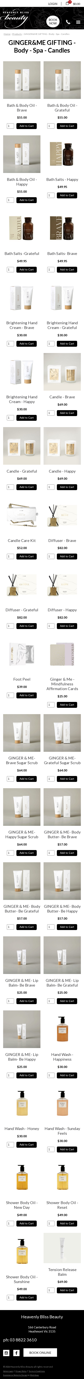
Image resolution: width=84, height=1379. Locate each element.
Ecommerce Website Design (15, 1375)
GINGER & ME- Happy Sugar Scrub (21, 834)
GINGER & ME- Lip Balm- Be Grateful (62, 982)
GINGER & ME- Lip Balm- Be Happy (21, 1056)
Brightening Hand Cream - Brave (22, 325)
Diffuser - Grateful (21, 609)
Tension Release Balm (62, 1272)
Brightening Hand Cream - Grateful (62, 325)
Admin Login (8, 1371)
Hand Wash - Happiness (62, 1056)
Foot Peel (21, 679)
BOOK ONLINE (40, 1352)
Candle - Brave (62, 396)
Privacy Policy (21, 1371)
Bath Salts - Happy (62, 179)
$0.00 (76, 4)
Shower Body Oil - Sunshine (22, 1279)
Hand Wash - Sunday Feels (62, 1131)
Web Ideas (34, 1375)
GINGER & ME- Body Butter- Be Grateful (22, 908)
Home (7, 34)
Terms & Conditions (37, 1371)
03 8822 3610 (68, 21)
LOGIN (52, 4)
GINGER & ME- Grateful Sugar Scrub (62, 760)
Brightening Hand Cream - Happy (22, 399)
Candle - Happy (62, 471)
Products (17, 34)
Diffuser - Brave (62, 540)
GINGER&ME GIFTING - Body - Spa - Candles (47, 34)
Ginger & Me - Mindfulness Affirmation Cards (62, 684)
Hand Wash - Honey (21, 1128)
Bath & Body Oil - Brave (22, 107)
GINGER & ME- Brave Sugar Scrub (22, 760)
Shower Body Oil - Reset (62, 1205)
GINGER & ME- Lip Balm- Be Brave (21, 982)
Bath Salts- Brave (62, 253)
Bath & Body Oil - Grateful (62, 107)
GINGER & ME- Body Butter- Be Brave (62, 834)
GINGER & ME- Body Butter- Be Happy (62, 908)
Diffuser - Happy (62, 609)
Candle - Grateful (22, 471)
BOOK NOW (53, 21)
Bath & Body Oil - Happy (22, 181)
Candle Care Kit (22, 540)
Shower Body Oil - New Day (22, 1205)
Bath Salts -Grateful (21, 253)
